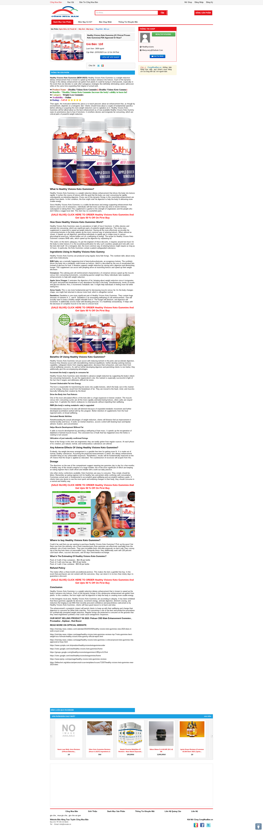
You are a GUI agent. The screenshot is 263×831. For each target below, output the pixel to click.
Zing (103, 66)
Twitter (98, 66)
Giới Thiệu (92, 811)
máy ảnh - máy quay (86, 29)
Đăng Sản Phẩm (203, 13)
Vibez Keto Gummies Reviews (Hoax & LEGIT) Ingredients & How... (99, 752)
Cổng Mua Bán (56, 2)
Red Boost (76, 621)
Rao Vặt (70, 2)
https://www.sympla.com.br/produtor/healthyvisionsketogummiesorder (77, 645)
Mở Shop (188, 2)
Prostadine (55, 621)
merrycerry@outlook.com (152, 50)
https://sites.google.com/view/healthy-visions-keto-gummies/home (76, 649)
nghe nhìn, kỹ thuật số (67, 29)
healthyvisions (148, 47)
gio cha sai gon (75, 815)
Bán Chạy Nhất (105, 22)
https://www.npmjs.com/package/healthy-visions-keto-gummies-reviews (78, 659)
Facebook (202, 825)
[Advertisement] (92, 685)
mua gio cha (62, 815)
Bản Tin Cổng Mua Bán (88, 2)
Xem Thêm (207, 716)
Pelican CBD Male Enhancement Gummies (110, 618)
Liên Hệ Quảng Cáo (173, 811)
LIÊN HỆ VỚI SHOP (110, 57)
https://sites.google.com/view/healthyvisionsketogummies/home (75, 656)
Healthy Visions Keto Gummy (113, 89)
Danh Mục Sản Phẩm (62, 22)
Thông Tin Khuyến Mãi (128, 22)
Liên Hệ (194, 811)
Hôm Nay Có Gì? (85, 22)
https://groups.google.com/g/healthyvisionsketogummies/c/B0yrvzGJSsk (79, 652)
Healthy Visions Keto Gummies (100, 78)
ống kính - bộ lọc (102, 29)
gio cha (53, 815)
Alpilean (66, 621)
